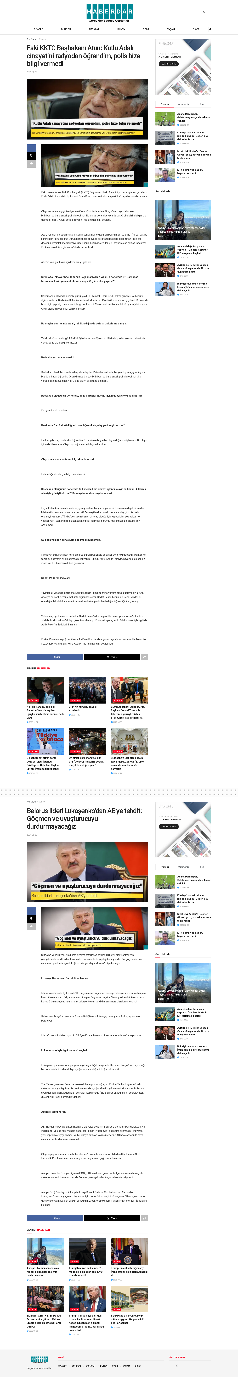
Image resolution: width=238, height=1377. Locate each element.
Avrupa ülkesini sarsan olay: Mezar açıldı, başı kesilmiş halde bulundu (43, 1272)
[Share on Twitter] (31, 156)
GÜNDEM (66, 29)
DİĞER (196, 29)
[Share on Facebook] (31, 148)
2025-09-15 (75, 715)
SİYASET (38, 29)
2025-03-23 (33, 773)
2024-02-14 (117, 773)
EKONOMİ (94, 29)
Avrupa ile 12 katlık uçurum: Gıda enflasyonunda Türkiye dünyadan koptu (193, 268)
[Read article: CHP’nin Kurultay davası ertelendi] (87, 690)
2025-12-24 (33, 722)
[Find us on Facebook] (197, 12)
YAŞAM (171, 29)
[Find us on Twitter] (203, 12)
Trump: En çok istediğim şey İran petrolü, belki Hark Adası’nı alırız (129, 1272)
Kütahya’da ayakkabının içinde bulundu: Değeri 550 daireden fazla (192, 136)
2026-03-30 (164, 236)
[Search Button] (210, 29)
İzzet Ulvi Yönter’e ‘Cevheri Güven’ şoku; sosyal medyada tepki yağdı (194, 155)
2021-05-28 (32, 72)
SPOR (146, 29)
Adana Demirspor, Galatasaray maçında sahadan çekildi (194, 117)
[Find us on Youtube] (209, 12)
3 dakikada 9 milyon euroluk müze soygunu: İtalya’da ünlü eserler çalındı (127, 1319)
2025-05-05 (117, 722)
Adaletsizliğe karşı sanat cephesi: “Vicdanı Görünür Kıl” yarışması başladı (192, 250)
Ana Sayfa (31, 39)
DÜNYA (121, 29)
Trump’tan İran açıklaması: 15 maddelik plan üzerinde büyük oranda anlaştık (86, 1272)
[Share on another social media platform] (31, 164)
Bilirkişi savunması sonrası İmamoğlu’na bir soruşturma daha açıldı (193, 287)
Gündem (42, 39)
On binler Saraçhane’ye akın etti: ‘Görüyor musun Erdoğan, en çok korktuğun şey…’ (86, 761)
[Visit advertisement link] (183, 67)
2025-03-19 (75, 770)
